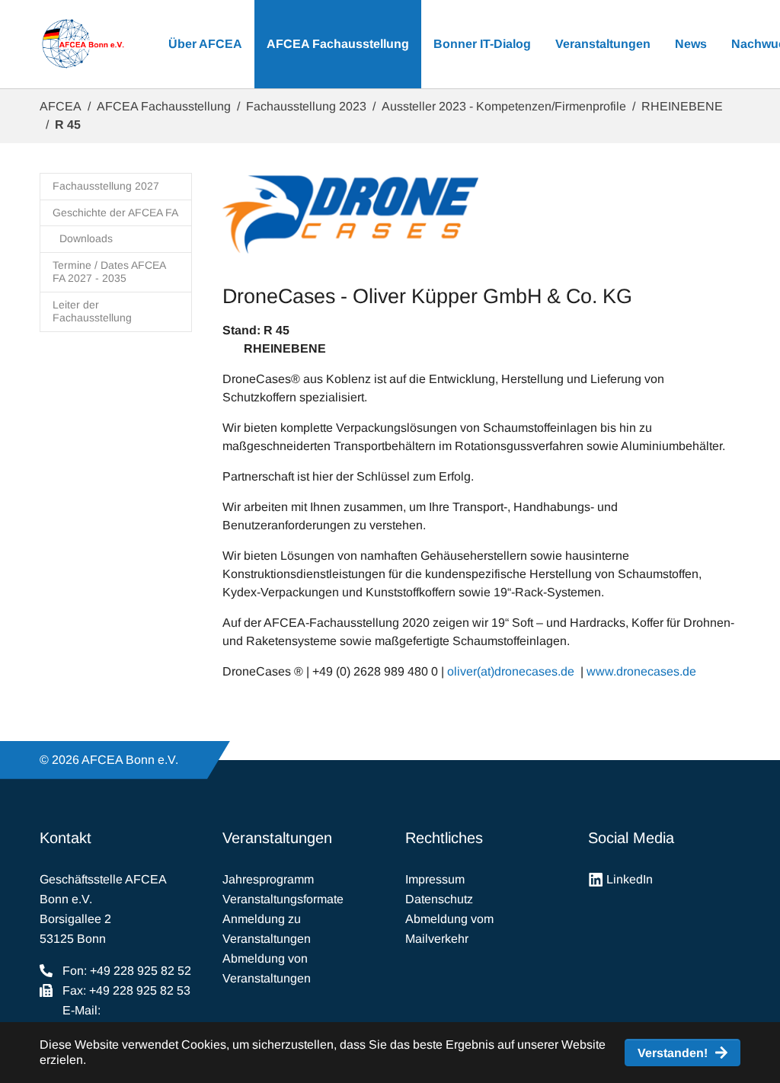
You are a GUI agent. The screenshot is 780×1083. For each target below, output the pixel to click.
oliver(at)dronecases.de (510, 671)
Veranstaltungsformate (283, 899)
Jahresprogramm (268, 879)
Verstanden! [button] (673, 1052)
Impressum (435, 879)
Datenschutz (439, 899)
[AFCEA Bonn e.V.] (83, 44)
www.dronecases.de (641, 671)
